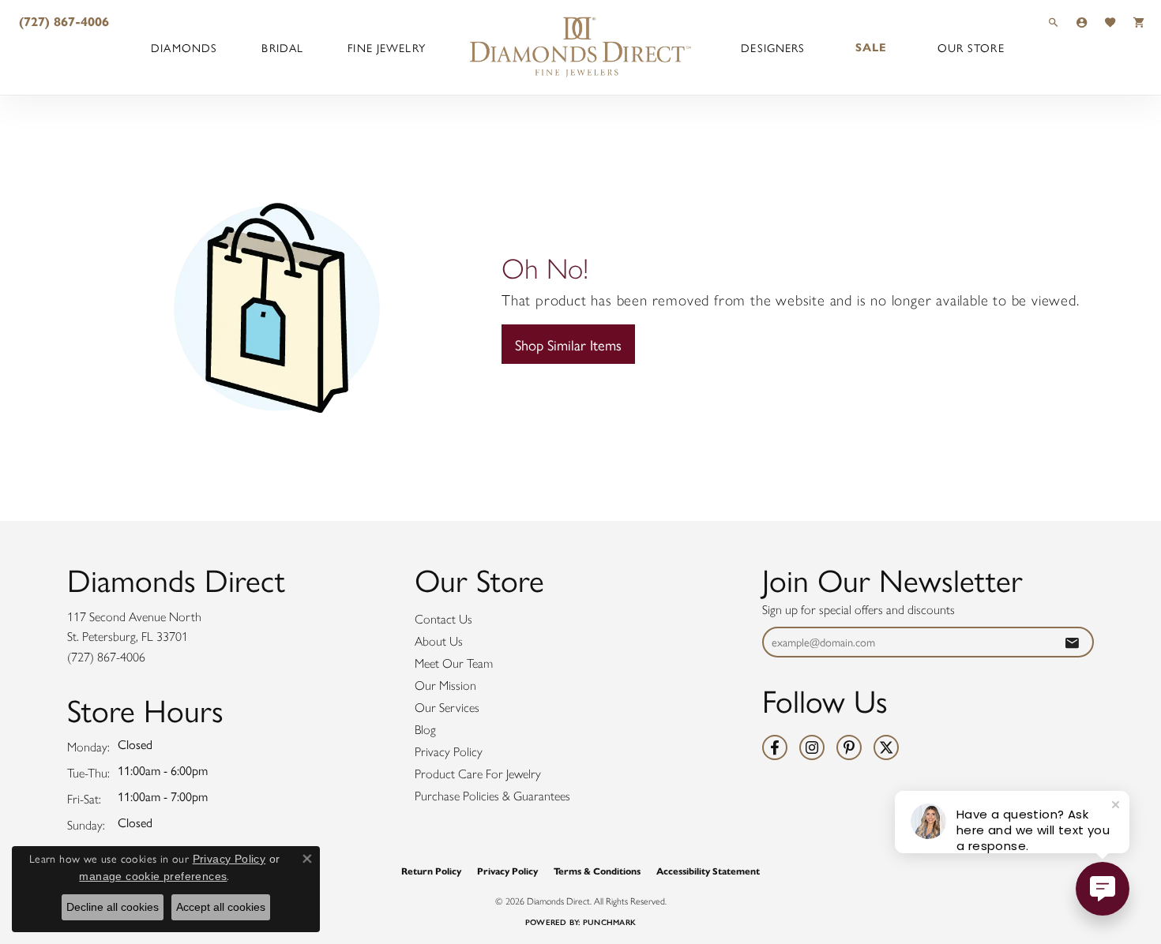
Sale (871, 47)
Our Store (971, 47)
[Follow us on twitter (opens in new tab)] (886, 747)
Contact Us (443, 619)
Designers (773, 47)
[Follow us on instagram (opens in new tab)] (812, 747)
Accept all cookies (220, 907)
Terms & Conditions (597, 871)
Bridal (282, 47)
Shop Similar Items (568, 344)
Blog (425, 729)
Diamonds (184, 47)
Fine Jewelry (386, 47)
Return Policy (431, 871)
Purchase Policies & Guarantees (492, 796)
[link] (62, 22)
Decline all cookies (112, 907)
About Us (439, 641)
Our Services (447, 707)
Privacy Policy (449, 751)
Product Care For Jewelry (478, 773)
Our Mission (445, 685)
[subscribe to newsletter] (1071, 642)
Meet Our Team (454, 663)
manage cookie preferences (153, 876)
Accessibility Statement (708, 871)
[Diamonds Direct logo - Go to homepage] (580, 47)
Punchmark (609, 922)
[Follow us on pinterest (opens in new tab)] (849, 747)
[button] (1053, 22)
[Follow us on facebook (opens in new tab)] (774, 747)
